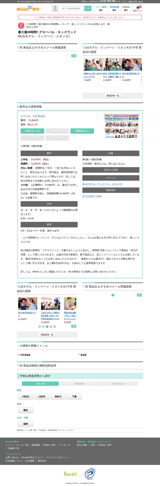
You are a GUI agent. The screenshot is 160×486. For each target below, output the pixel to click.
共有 (55, 10)
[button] (39, 326)
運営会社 (42, 461)
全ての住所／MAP (92, 196)
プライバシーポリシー (57, 457)
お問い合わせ (12, 457)
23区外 (41, 396)
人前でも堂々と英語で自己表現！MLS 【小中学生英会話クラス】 (50, 316)
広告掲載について (14, 461)
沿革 (93, 445)
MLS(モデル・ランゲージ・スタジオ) (102, 184)
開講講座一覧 (112, 95)
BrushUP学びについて (32, 457)
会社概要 (30, 461)
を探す (114, 8)
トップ (9, 445)
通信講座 (36, 445)
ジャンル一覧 (21, 445)
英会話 (83, 355)
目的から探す (49, 445)
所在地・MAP (105, 445)
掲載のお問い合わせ (135, 1)
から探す (101, 8)
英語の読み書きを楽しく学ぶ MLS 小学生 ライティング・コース (73, 316)
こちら (108, 17)
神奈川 (58, 396)
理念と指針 (82, 445)
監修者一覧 (13, 448)
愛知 (25, 410)
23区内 (25, 396)
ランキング (65, 445)
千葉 (74, 396)
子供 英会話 (38, 116)
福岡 (25, 424)
